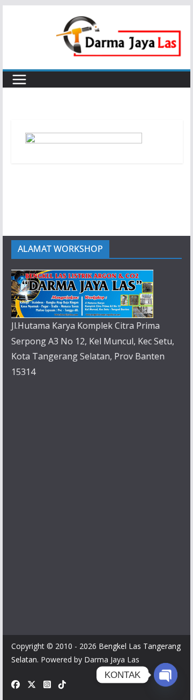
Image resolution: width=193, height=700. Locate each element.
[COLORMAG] (82, 277)
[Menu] (19, 79)
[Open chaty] (165, 675)
